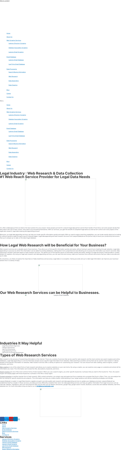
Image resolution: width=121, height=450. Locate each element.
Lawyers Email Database (16, 60)
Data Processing (12, 69)
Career (9, 93)
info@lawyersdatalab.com (45, 386)
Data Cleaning (13, 85)
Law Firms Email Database (17, 64)
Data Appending (14, 81)
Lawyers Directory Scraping (17, 43)
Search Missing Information (17, 72)
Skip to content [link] (4, 1)
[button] (60, 101)
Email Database (11, 57)
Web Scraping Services (14, 40)
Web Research (13, 76)
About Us (9, 37)
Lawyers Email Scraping (16, 52)
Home (8, 33)
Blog (8, 90)
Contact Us (10, 97)
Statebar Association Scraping (18, 48)
